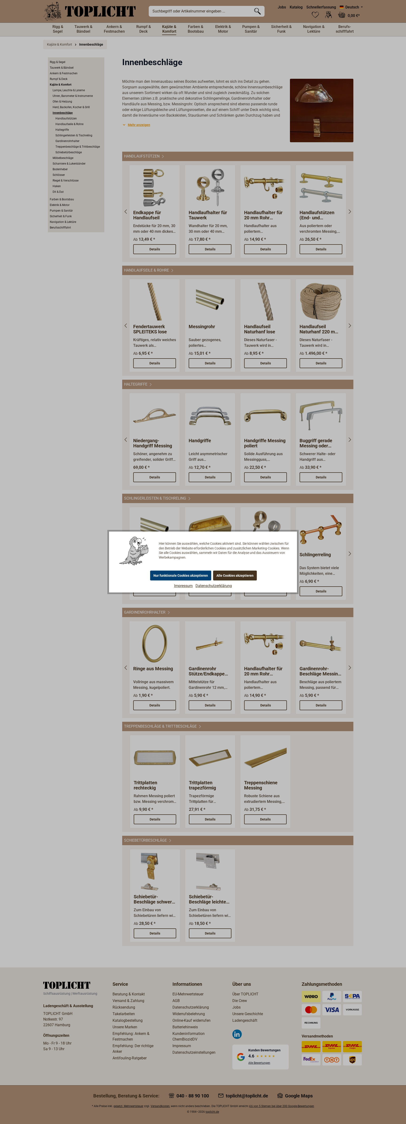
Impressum (183, 586)
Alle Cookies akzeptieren (235, 575)
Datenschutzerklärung (213, 586)
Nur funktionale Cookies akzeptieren (180, 575)
